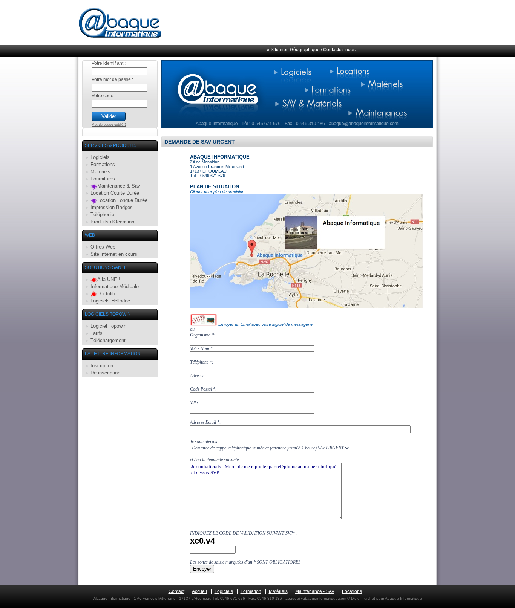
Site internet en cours (113, 254)
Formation (251, 591)
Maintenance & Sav (118, 186)
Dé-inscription (105, 373)
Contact (176, 591)
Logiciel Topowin (108, 326)
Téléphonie (102, 214)
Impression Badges (111, 207)
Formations (102, 164)
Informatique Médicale (114, 286)
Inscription (101, 365)
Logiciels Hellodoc (110, 301)
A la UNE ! (108, 279)
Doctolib (106, 293)
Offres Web (102, 247)
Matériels (100, 171)
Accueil (199, 591)
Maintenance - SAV (314, 591)
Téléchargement (108, 340)
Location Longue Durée (122, 200)
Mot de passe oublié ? (109, 125)
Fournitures (102, 179)
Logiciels (100, 157)
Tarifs (96, 333)
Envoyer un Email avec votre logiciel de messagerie (265, 324)
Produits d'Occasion (112, 222)
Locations (352, 591)
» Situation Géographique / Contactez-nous (311, 49)
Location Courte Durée (114, 193)
